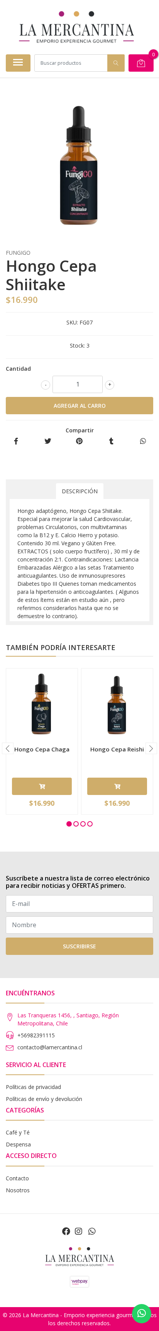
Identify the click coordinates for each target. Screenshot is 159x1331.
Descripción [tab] (80, 491)
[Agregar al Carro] (42, 786)
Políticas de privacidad (33, 1087)
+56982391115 (36, 1035)
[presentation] (8, 748)
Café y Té (18, 1132)
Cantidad (18, 368)
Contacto (17, 1178)
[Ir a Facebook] (66, 1231)
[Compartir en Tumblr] (111, 441)
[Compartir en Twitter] (47, 441)
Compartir (80, 430)
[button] (69, 824)
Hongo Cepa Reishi (117, 749)
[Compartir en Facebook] (16, 441)
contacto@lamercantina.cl (49, 1047)
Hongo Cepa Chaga (41, 749)
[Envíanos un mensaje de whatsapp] (141, 1313)
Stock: (77, 345)
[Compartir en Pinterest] (79, 441)
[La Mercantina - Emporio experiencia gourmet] (76, 27)
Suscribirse (79, 946)
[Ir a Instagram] (78, 1231)
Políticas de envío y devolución (44, 1098)
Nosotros (18, 1190)
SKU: (72, 322)
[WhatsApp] (91, 1231)
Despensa (18, 1144)
